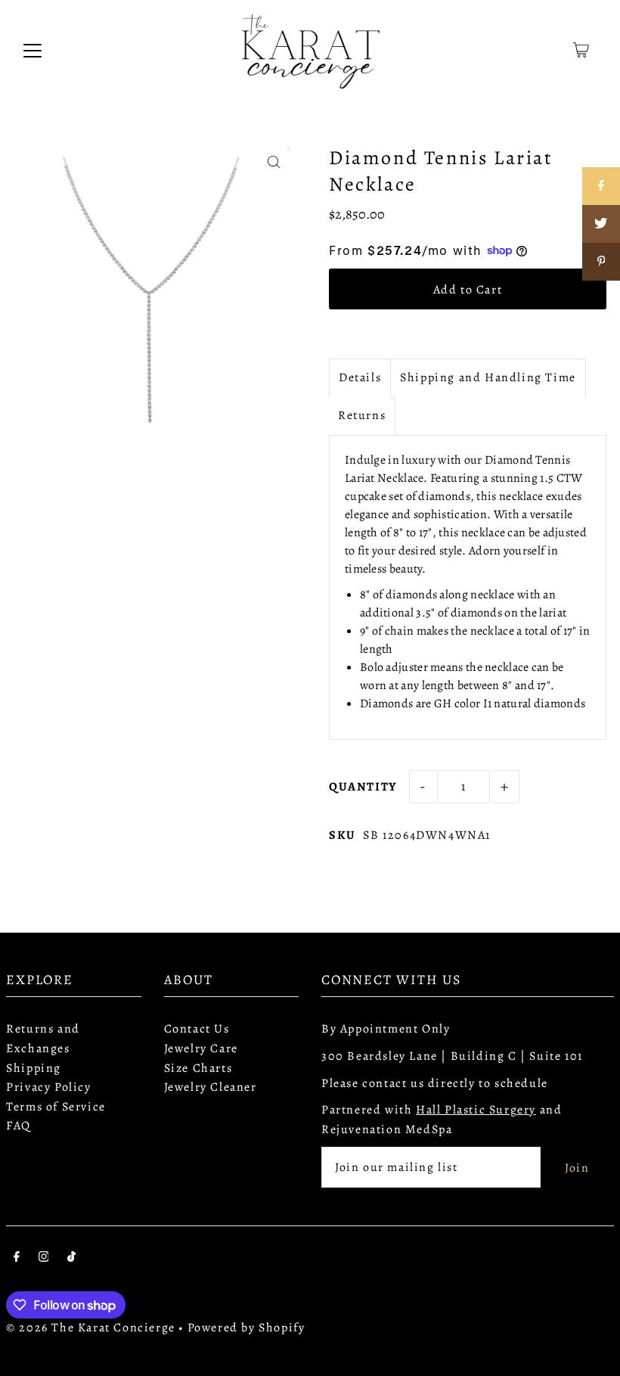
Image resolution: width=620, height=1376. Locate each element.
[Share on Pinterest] (601, 262)
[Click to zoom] (274, 161)
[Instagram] (44, 1259)
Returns (362, 415)
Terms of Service (56, 1106)
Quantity (363, 786)
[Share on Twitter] (601, 224)
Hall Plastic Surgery (476, 1109)
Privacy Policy (48, 1087)
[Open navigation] (32, 50)
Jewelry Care (201, 1048)
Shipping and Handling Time (488, 377)
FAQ (18, 1125)
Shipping (33, 1068)
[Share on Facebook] (601, 186)
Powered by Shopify (246, 1327)
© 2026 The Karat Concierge (90, 1327)
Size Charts (198, 1068)
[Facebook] (17, 1259)
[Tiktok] (71, 1259)
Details (360, 377)
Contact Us (197, 1028)
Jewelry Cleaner (210, 1087)
